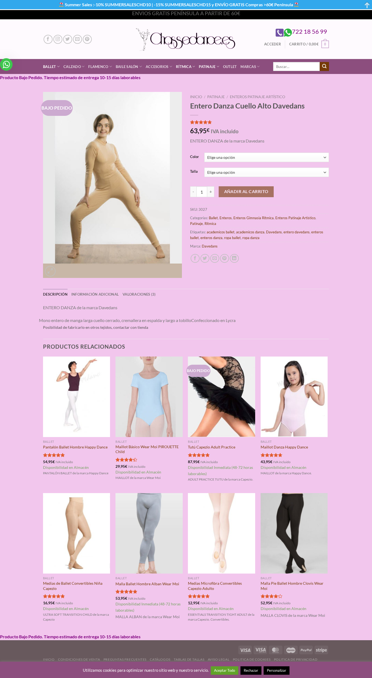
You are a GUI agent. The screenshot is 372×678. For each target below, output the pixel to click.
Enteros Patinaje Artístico (257, 97)
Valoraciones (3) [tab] (139, 294)
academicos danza (250, 232)
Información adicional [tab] (95, 294)
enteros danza (211, 238)
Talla (194, 172)
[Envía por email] (214, 258)
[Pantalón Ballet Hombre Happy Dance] (76, 397)
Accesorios (157, 66)
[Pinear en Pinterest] (224, 258)
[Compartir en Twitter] (204, 258)
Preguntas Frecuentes (125, 659)
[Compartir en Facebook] (195, 258)
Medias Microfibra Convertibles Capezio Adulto (215, 586)
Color (194, 157)
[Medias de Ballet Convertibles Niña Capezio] (76, 533)
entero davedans (296, 232)
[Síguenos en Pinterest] (87, 39)
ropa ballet (232, 238)
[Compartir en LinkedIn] (234, 258)
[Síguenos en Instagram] (57, 39)
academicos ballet (220, 232)
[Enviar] (324, 66)
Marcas (248, 66)
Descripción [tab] (55, 294)
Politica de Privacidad (295, 659)
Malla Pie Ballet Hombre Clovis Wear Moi (292, 586)
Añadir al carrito (246, 191)
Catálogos (160, 659)
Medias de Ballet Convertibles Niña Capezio (72, 586)
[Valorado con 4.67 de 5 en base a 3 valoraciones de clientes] (259, 122)
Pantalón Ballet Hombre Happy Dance (75, 447)
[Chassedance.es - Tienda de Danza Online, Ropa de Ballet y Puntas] (186, 39)
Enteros (225, 218)
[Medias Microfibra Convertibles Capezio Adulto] (221, 533)
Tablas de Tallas (189, 659)
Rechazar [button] (251, 670)
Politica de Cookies (252, 659)
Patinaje (207, 66)
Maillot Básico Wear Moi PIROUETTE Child (147, 449)
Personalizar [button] (276, 670)
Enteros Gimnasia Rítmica (253, 218)
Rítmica (183, 66)
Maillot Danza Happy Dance (284, 447)
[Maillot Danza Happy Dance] (294, 397)
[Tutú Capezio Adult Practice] (221, 397)
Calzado (72, 66)
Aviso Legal (219, 659)
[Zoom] (50, 271)
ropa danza (251, 238)
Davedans (274, 232)
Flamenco (98, 66)
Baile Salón (127, 66)
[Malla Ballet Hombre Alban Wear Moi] (149, 533)
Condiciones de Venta (79, 659)
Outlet (230, 66)
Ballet (49, 66)
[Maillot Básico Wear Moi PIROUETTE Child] (149, 397)
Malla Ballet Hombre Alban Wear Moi (147, 583)
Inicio (196, 97)
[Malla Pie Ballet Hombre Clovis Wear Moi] (294, 533)
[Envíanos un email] (77, 39)
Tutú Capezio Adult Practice (211, 447)
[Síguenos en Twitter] (67, 39)
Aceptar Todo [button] (224, 670)
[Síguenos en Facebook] (48, 39)
